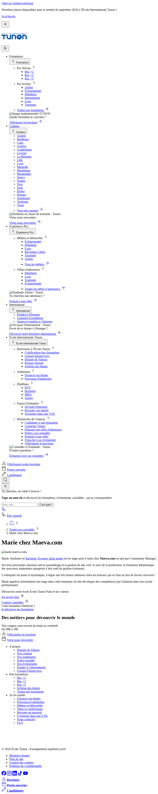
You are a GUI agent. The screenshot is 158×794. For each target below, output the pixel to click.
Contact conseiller (13, 602)
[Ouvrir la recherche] (5, 480)
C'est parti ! (46, 504)
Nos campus (24, 653)
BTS (27, 387)
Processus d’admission (30, 702)
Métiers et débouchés (30, 705)
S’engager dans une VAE (32, 716)
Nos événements (27, 663)
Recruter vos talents (37, 410)
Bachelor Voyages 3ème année (44, 558)
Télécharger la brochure (39, 443)
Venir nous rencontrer (20, 640)
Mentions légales (19, 755)
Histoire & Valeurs (36, 359)
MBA (28, 394)
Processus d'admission (38, 378)
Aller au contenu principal (17, 3)
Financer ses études (36, 375)
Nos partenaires (26, 657)
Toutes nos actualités (22, 529)
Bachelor (30, 391)
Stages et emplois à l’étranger (34, 321)
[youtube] (25, 774)
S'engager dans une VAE (40, 413)
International (32, 97)
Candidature (14, 475)
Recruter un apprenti (29, 712)
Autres (29, 398)
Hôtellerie (31, 94)
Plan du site (16, 759)
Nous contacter (26, 719)
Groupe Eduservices (37, 356)
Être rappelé (14, 515)
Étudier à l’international (31, 667)
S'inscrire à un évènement (40, 440)
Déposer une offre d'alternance (43, 429)
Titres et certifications (30, 709)
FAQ (20, 722)
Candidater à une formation (41, 422)
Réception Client (35, 252)
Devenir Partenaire (36, 406)
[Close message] (5, 24)
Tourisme (30, 104)
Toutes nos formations (30, 691)
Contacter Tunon (35, 426)
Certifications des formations (42, 352)
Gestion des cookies (21, 762)
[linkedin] (15, 774)
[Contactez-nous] (4, 510)
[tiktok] (20, 774)
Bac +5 (29, 78)
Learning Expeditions (30, 318)
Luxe (28, 101)
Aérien (29, 87)
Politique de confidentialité (25, 766)
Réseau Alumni (34, 363)
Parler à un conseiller (37, 433)
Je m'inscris (8, 16)
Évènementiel (33, 90)
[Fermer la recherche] (5, 486)
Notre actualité (26, 660)
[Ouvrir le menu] (5, 48)
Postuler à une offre (36, 436)
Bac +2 (29, 71)
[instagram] (9, 774)
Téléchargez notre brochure (23, 464)
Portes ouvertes (16, 469)
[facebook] (4, 774)
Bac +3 (29, 75)
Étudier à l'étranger (28, 314)
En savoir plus (11, 597)
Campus (14, 126)
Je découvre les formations (18, 609)
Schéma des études (36, 366)
